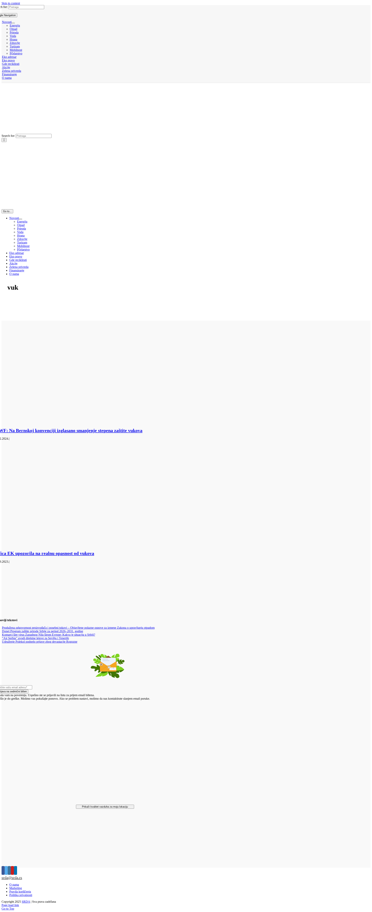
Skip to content (11, 3)
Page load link (10, 905)
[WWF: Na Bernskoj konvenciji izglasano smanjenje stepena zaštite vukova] (93, 422)
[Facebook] (3, 870)
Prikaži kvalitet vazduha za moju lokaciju (105, 806)
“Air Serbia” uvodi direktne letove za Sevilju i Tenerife (35, 638)
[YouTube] (12, 870)
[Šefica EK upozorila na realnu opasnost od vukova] (93, 545)
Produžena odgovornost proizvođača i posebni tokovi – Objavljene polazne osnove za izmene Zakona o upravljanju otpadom (78, 627)
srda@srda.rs (12, 877)
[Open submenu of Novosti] (13, 23)
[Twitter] (6, 870)
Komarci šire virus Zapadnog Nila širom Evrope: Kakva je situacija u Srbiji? (48, 634)
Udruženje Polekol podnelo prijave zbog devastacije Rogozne (39, 641)
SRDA (26, 901)
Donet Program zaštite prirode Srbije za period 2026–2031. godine (42, 631)
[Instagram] (9, 870)
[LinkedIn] (15, 870)
